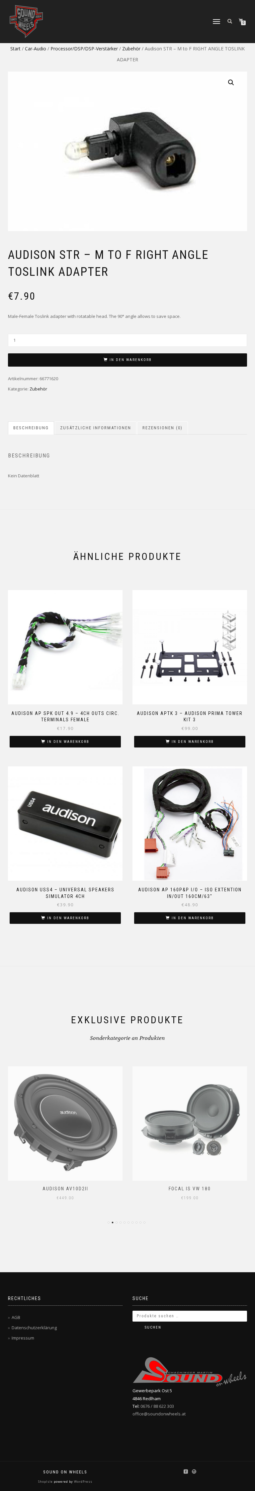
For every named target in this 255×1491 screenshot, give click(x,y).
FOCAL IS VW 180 (190, 1188)
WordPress (82, 1481)
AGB (16, 1317)
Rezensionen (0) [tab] (162, 427)
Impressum (23, 1338)
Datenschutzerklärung (34, 1328)
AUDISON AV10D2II (65, 1188)
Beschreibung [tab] (31, 427)
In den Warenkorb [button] (68, 742)
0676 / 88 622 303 (157, 1406)
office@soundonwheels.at (159, 1414)
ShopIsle (46, 1481)
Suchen (153, 1327)
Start (15, 48)
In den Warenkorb (131, 360)
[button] (231, 83)
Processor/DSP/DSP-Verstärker (84, 48)
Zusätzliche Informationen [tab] (95, 427)
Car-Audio (35, 48)
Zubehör (131, 48)
